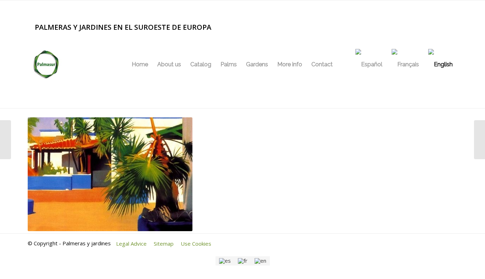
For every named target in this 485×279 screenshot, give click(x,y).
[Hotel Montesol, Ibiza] (479, 139)
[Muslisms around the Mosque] (5, 139)
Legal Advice (131, 243)
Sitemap (164, 243)
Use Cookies (196, 243)
